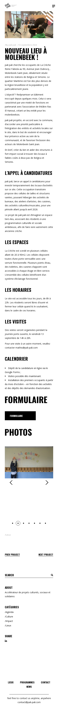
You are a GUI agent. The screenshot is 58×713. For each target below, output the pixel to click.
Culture (9, 616)
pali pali (12, 44)
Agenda (10, 612)
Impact (9, 621)
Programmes (27, 682)
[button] (12, 523)
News (29, 686)
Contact (45, 682)
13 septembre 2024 (27, 44)
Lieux (8, 534)
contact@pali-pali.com (29, 702)
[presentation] (11, 482)
